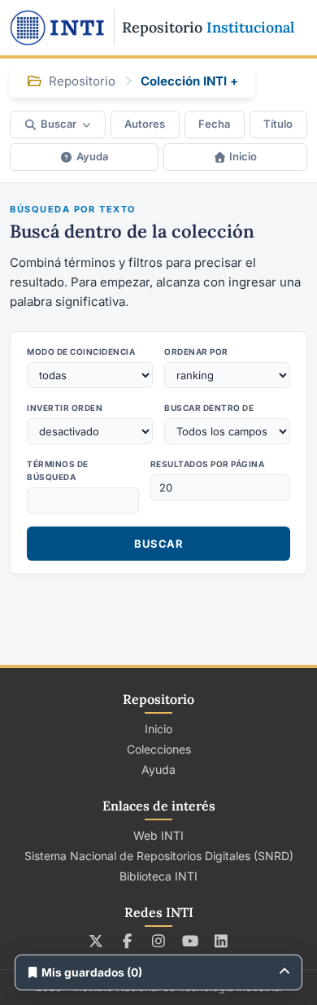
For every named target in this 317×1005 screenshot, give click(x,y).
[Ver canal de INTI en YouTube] (189, 940)
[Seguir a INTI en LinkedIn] (221, 940)
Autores (144, 123)
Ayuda (92, 156)
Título (278, 123)
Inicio (243, 156)
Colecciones (159, 749)
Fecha (214, 123)
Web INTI (158, 835)
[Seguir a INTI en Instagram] (159, 940)
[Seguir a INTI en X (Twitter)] (96, 940)
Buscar (58, 123)
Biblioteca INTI (158, 876)
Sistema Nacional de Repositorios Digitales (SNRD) (158, 856)
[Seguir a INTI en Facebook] (127, 940)
